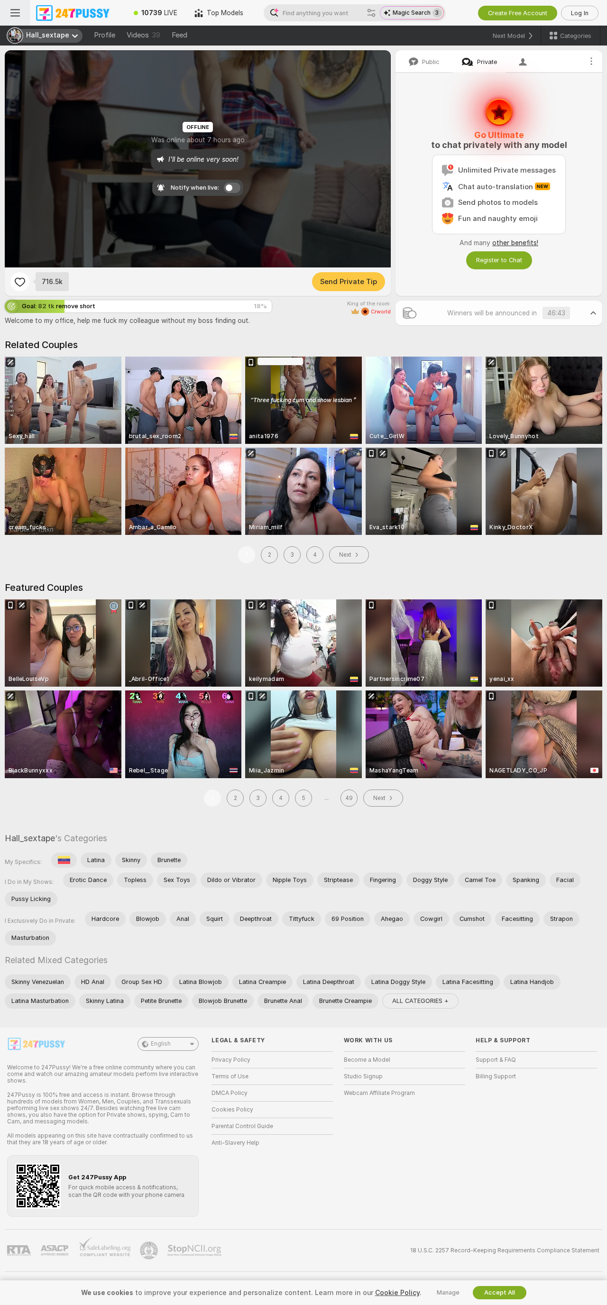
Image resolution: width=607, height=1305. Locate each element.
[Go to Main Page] (77, 13)
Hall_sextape (30, 838)
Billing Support (496, 1076)
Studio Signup (363, 1076)
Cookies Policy (232, 1109)
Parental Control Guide (242, 1126)
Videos (143, 35)
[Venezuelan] (64, 860)
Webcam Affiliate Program (379, 1093)
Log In (580, 13)
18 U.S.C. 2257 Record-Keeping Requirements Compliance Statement (504, 1250)
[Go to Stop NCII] (195, 1250)
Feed (179, 35)
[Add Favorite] (19, 281)
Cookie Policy (397, 1292)
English (161, 1043)
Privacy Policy (231, 1060)
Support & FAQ (496, 1060)
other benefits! (515, 243)
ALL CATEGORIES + (420, 1000)
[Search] (371, 12)
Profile (104, 35)
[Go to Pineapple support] (150, 1250)
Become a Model (367, 1060)
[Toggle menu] (15, 13)
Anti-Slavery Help (235, 1143)
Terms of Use (230, 1076)
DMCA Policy (230, 1093)
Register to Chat (499, 260)
